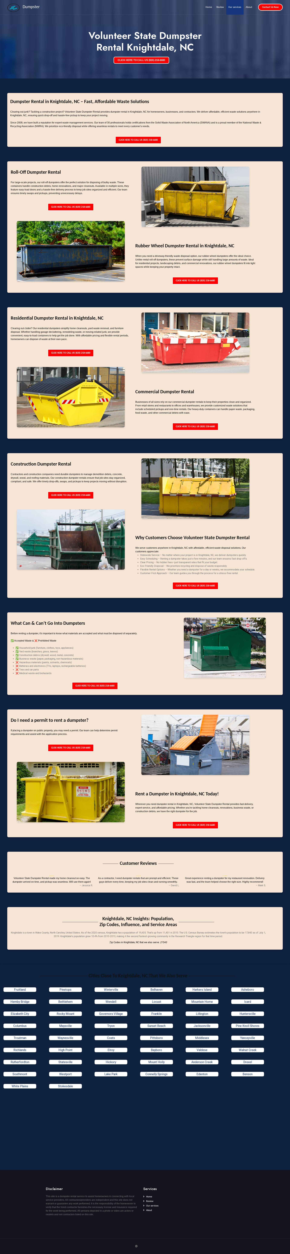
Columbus (20, 1026)
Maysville (65, 1026)
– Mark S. (261, 885)
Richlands (19, 1050)
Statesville (65, 1062)
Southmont (20, 1074)
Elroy (111, 1050)
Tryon (111, 1026)
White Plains (20, 1086)
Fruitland (20, 989)
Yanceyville (247, 1038)
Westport (65, 1074)
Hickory (111, 1062)
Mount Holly (156, 1062)
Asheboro (247, 989)
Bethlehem (65, 1002)
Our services (234, 7)
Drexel (247, 1062)
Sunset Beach (156, 1026)
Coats (111, 1038)
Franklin (156, 1014)
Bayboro (156, 1050)
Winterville (111, 989)
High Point (65, 1050)
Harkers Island (202, 989)
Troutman (20, 1038)
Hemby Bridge (19, 1002)
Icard (247, 1002)
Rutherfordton (20, 1062)
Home (209, 7)
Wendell (111, 1002)
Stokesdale (65, 1086)
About (249, 7)
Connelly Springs (156, 1074)
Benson (248, 1074)
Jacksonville (202, 1026)
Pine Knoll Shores (247, 1026)
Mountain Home (202, 1002)
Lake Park (111, 1074)
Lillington (202, 1014)
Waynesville (65, 1038)
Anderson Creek (202, 1062)
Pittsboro (156, 1038)
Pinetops (65, 989)
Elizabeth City (20, 1014)
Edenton (202, 1074)
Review (220, 7)
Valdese (202, 1050)
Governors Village (111, 1014)
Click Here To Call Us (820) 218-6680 (138, 140)
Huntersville (248, 1014)
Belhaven (156, 989)
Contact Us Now (270, 7)
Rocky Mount (65, 1014)
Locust (156, 1002)
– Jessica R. (86, 885)
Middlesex (202, 1038)
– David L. (174, 885)
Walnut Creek (247, 1050)
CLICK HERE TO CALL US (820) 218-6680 (141, 60)
